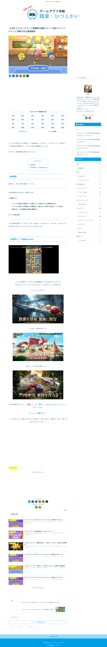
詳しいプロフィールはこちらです (85, 111)
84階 (62, 123)
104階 (22, 127)
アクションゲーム (88, 188)
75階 (32, 123)
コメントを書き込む (38, 622)
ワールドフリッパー (89, 180)
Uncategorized (88, 184)
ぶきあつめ (89, 176)
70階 (13, 123)
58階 (22, 119)
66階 (62, 119)
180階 (62, 127)
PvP (88, 164)
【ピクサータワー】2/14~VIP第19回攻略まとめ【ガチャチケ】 (88, 147)
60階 (32, 119)
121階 (42, 127)
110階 (32, 127)
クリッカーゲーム (88, 196)
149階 (52, 127)
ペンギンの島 (89, 240)
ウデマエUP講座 (52, 131)
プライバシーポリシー (57, 642)
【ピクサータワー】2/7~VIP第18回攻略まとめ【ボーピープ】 (88, 153)
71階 (22, 123)
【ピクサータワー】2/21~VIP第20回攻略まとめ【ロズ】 (88, 140)
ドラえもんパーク (89, 212)
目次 (35, 161)
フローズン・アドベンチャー (89, 220)
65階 (52, 119)
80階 (42, 123)
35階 (32, 115)
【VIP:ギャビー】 (23, 131)
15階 (13, 115)
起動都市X (89, 168)
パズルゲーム (88, 208)
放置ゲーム (88, 236)
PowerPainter (89, 204)
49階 (62, 115)
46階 (52, 115)
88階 (13, 127)
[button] (99, 78)
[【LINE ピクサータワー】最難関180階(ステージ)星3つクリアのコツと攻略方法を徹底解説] (17, 75)
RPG (88, 172)
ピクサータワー (13, 467)
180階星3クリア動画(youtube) (38, 167)
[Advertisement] (38, 90)
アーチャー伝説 (89, 192)
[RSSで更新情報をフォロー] (39, 507)
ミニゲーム (88, 228)
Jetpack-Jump (89, 232)
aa (77, 129)
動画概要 (32, 165)
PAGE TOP (54, 636)
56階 (13, 119)
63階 (42, 119)
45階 (42, 115)
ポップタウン (89, 224)
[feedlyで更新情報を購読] (36, 507)
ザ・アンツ (18, 284)
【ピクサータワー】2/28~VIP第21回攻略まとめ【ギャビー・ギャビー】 (88, 134)
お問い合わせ (47, 642)
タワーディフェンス (88, 200)
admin (88, 94)
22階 (22, 115)
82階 (52, 123)
